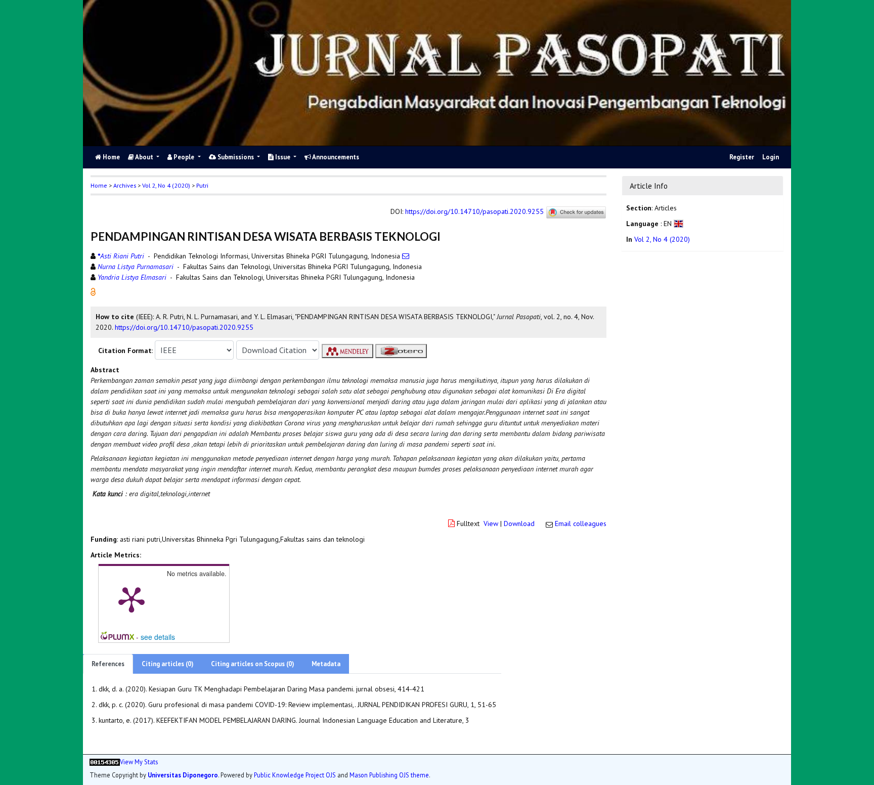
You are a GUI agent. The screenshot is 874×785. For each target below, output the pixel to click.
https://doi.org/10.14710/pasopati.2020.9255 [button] (184, 327)
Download (519, 523)
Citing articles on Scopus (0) (252, 664)
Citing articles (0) (168, 664)
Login (770, 157)
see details (158, 637)
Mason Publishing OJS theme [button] (389, 774)
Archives (124, 185)
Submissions (235, 157)
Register (741, 157)
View (491, 523)
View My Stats (139, 761)
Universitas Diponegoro (183, 774)
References (108, 664)
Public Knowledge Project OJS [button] (295, 774)
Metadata (326, 664)
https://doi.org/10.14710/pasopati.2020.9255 (474, 211)
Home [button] (99, 185)
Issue (283, 157)
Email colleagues (580, 523)
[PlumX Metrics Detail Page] (131, 599)
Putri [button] (202, 185)
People (184, 157)
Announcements (335, 157)
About (144, 157)
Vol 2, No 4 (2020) (166, 185)
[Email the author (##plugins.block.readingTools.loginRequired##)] (405, 255)
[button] (93, 291)
